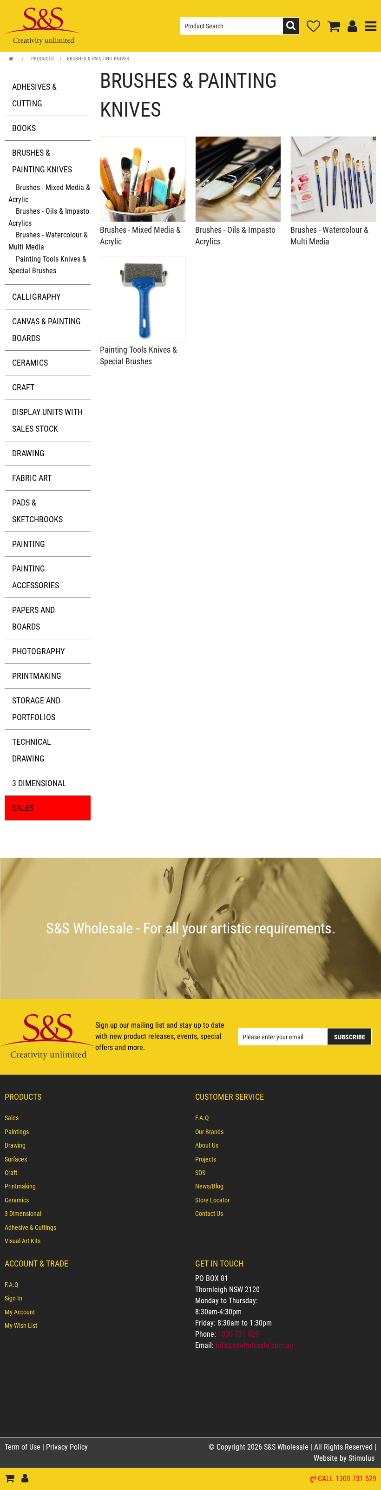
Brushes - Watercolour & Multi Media (48, 240)
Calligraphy (36, 297)
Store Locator (212, 1200)
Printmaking (36, 676)
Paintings (17, 1132)
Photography (38, 651)
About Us (206, 1145)
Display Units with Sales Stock (47, 420)
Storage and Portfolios (36, 709)
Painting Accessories (35, 577)
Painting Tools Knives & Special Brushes (47, 265)
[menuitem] (95, 1118)
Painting (28, 544)
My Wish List (21, 1325)
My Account (20, 1312)
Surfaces (16, 1159)
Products (42, 58)
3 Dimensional (39, 783)
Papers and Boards (33, 618)
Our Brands (209, 1132)
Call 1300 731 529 (347, 1479)
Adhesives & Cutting (34, 95)
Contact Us (209, 1213)
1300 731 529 (238, 1334)
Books (24, 128)
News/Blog (209, 1186)
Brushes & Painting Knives (98, 58)
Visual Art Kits (22, 1241)
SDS (200, 1172)
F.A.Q (202, 1118)
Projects (205, 1159)
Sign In (13, 1298)
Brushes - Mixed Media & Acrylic (49, 193)
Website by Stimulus (345, 1458)
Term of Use (23, 1447)
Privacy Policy (67, 1447)
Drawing (28, 453)
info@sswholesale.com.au (254, 1345)
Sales (22, 808)
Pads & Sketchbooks (37, 511)
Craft (23, 387)
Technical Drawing (31, 750)
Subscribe (349, 1037)
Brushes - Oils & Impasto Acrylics (48, 217)
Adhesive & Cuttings (30, 1227)
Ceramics (30, 363)
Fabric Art (32, 478)
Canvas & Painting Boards (46, 329)
